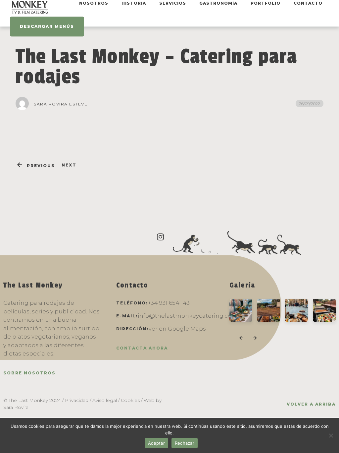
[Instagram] (161, 237)
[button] (241, 338)
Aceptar (156, 443)
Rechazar (184, 443)
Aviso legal (104, 400)
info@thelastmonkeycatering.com (188, 315)
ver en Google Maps (177, 328)
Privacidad (76, 400)
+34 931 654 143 (169, 302)
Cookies (130, 400)
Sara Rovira (15, 407)
